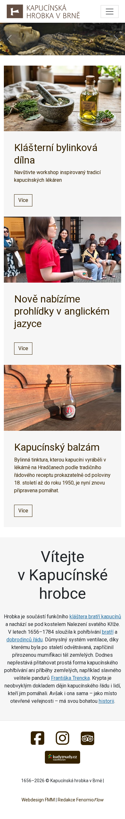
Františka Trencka (70, 678)
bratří (107, 632)
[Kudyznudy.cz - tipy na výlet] (63, 757)
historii (106, 701)
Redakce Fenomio (81, 799)
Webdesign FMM (38, 799)
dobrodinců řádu (24, 640)
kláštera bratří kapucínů (95, 617)
